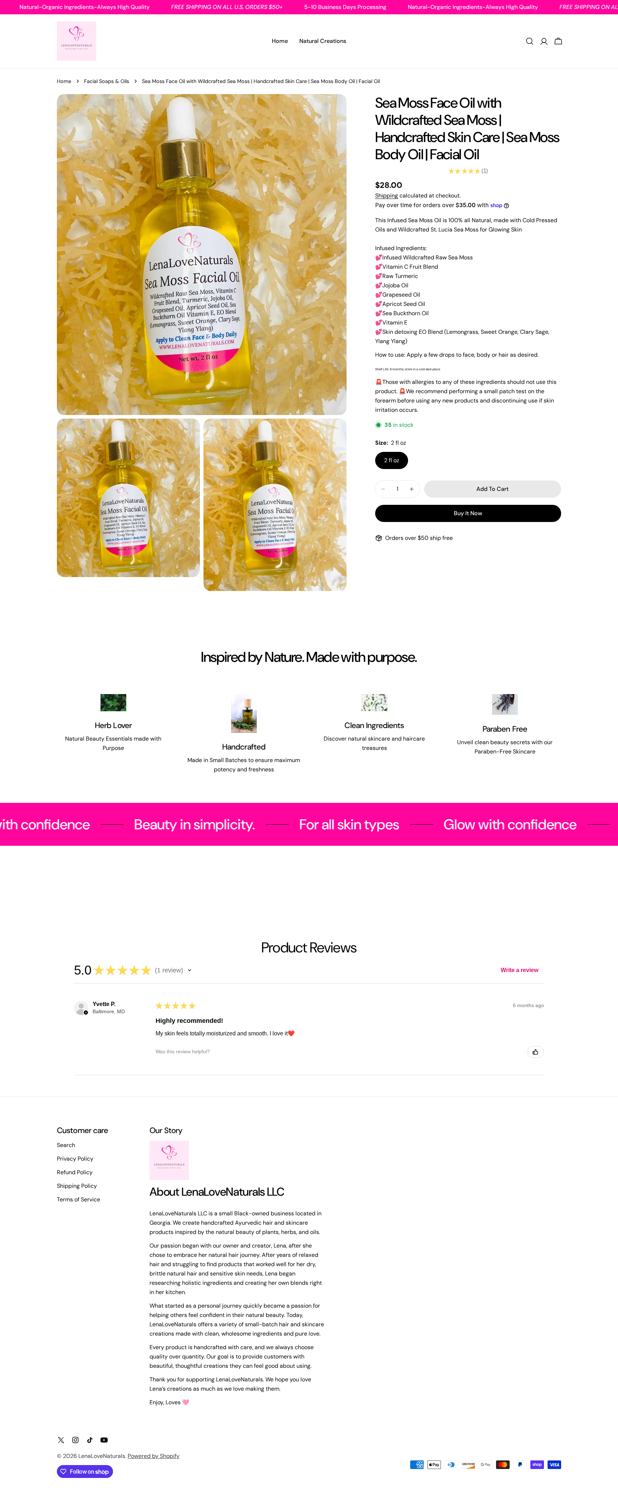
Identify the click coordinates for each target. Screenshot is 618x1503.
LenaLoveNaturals (101, 1456)
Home (64, 81)
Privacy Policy (75, 1158)
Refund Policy (75, 1172)
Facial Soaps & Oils (106, 81)
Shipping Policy (77, 1186)
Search (66, 1145)
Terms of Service (78, 1199)
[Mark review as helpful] (535, 1052)
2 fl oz (391, 460)
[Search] (530, 41)
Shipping (386, 195)
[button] (189, 970)
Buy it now (468, 513)
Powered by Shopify (154, 1456)
